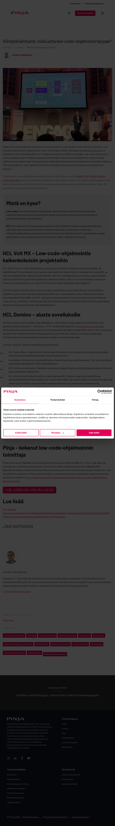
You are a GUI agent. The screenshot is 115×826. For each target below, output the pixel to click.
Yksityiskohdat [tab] (57, 400)
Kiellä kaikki (21, 433)
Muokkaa (55, 433)
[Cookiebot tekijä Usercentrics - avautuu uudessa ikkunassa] (99, 392)
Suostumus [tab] (20, 400)
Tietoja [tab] (95, 400)
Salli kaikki (94, 433)
